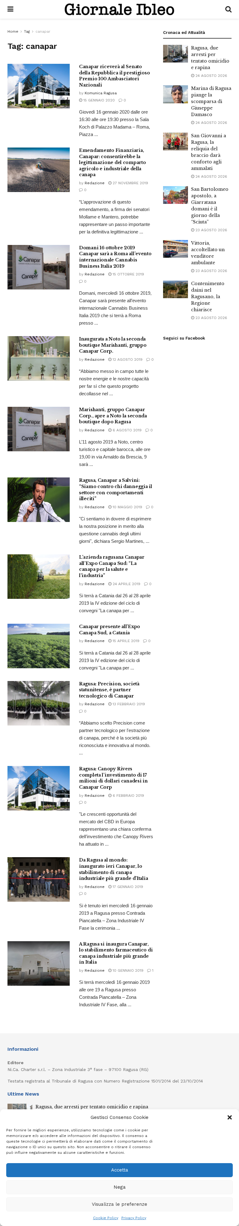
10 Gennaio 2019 (127, 970)
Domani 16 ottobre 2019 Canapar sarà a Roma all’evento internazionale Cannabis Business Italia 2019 (115, 257)
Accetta (119, 1170)
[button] (230, 1117)
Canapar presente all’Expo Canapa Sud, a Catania (109, 630)
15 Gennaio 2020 (98, 100)
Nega (120, 1187)
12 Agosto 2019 (127, 359)
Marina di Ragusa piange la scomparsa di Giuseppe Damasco (211, 101)
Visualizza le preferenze (119, 1204)
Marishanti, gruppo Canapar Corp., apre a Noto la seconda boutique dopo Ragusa (113, 416)
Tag (27, 31)
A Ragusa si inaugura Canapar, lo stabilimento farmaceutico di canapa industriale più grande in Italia (115, 953)
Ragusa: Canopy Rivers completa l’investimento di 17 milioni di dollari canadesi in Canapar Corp (113, 778)
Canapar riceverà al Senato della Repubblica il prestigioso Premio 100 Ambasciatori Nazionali (114, 76)
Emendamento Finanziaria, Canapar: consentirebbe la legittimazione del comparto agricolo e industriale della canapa (112, 162)
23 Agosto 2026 (210, 230)
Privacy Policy (133, 1218)
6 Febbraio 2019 (127, 795)
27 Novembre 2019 (129, 183)
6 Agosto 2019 (126, 430)
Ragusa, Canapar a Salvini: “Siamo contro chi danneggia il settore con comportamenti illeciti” (115, 489)
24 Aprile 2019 (125, 584)
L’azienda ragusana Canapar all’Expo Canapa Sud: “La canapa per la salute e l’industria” (111, 566)
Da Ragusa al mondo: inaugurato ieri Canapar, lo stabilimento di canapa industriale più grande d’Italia (113, 869)
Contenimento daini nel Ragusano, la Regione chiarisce (207, 296)
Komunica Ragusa (101, 93)
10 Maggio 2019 (126, 507)
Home (12, 31)
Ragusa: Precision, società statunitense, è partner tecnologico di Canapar (109, 690)
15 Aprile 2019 (125, 641)
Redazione (95, 183)
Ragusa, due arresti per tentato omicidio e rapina (91, 1107)
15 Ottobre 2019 (127, 274)
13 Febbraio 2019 (128, 704)
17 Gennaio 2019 (127, 887)
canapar (42, 31)
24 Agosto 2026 (210, 75)
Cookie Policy (105, 1218)
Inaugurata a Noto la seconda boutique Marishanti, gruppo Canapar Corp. (112, 345)
